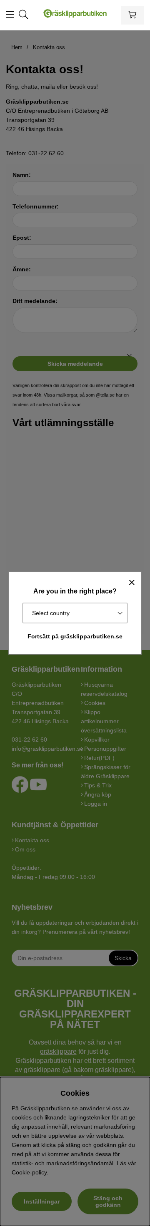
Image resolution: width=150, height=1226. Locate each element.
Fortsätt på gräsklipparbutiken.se (75, 636)
